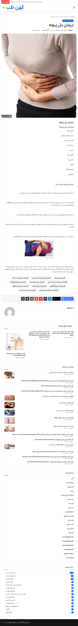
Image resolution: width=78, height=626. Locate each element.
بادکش (8, 609)
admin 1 (44, 30)
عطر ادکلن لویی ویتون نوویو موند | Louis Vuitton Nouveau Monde (54, 440)
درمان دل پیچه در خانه (20, 278)
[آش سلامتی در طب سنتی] (9, 405)
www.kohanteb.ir (69, 554)
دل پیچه (62, 127)
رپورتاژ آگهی (9, 612)
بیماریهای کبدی (10, 603)
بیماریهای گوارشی (10, 588)
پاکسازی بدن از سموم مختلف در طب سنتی (61, 445)
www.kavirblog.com (68, 545)
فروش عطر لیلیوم (69, 516)
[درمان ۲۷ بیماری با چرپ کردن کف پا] (9, 428)
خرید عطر (71, 503)
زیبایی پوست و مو (10, 576)
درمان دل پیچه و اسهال (20, 286)
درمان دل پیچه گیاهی (57, 286)
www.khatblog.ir (69, 549)
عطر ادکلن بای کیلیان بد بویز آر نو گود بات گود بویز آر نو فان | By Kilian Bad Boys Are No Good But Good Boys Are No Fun (39, 334)
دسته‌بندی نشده (64, 17)
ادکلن (72, 491)
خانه (71, 17)
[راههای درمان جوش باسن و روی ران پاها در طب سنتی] (9, 398)
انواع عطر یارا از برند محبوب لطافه (64, 418)
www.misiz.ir (70, 558)
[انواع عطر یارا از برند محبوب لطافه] (9, 420)
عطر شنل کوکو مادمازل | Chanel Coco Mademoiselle (16, 354)
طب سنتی (59, 184)
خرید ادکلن (71, 508)
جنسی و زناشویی (10, 600)
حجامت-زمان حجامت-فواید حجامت (16, 594)
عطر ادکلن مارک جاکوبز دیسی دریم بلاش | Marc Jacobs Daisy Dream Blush (63, 333)
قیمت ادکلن (70, 524)
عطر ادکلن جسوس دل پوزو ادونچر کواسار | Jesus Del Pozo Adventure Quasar (50, 462)
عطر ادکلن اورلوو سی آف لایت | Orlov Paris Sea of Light (57, 386)
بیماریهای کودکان (10, 591)
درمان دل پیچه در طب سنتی (57, 282)
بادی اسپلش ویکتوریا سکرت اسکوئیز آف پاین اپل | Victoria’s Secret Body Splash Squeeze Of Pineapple (43, 434)
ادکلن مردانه (70, 529)
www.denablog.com (68, 541)
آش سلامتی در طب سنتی (66, 403)
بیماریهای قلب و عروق (12, 606)
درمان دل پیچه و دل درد (27, 290)
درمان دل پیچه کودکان (17, 282)
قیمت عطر (71, 520)
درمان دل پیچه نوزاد (38, 286)
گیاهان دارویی (9, 579)
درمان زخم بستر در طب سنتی (65, 411)
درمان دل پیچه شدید (36, 282)
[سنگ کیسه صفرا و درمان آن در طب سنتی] (9, 375)
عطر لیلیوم (71, 487)
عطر (72, 478)
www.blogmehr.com (68, 537)
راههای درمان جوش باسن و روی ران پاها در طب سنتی (58, 396)
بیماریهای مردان (10, 597)
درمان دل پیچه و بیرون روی (48, 290)
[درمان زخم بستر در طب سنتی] (9, 413)
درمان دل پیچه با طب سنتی (41, 278)
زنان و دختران (9, 582)
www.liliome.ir (69, 512)
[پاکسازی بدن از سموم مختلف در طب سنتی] (9, 446)
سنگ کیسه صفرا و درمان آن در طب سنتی (62, 372)
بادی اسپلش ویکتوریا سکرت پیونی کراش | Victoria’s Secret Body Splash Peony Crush (48, 457)
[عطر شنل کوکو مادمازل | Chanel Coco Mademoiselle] (15, 341)
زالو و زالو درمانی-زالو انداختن (13, 585)
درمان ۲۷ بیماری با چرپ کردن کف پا (63, 426)
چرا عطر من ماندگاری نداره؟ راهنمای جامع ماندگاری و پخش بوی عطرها (53, 452)
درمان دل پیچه (59, 278)
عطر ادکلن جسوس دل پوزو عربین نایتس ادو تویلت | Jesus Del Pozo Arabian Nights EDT (47, 391)
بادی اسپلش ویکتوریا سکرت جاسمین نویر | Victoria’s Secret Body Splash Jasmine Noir (47, 381)
